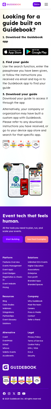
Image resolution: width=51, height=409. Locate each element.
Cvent (5, 337)
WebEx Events (9, 352)
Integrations (8, 312)
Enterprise (32, 273)
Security (31, 355)
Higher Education (36, 266)
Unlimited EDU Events (37, 262)
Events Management (12, 266)
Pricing (6, 287)
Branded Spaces (35, 284)
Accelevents (8, 355)
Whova (6, 348)
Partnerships (8, 316)
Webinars (7, 308)
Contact (31, 316)
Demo (37, 4)
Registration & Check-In (13, 278)
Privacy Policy (34, 337)
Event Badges (9, 273)
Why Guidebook (35, 301)
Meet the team (34, 304)
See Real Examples (36, 239)
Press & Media (34, 312)
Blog (5, 301)
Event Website (9, 283)
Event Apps (8, 269)
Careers (31, 308)
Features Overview (11, 262)
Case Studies (8, 304)
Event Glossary (9, 319)
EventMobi (7, 341)
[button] (45, 4)
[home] (12, 4)
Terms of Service (35, 341)
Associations (33, 269)
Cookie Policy (34, 344)
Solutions (7, 323)
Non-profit (33, 277)
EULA (30, 352)
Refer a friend (34, 319)
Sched (5, 344)
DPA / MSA (33, 348)
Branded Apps (34, 281)
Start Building (12, 239)
